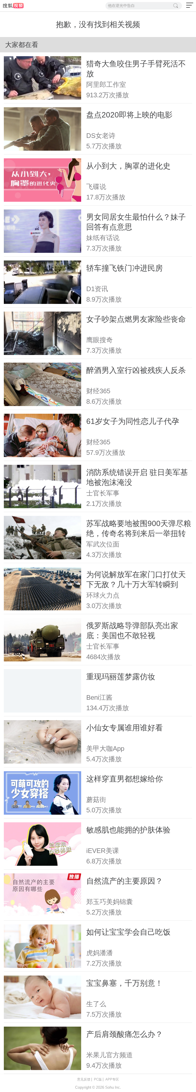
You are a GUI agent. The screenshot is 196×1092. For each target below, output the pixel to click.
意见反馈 (83, 1079)
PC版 (98, 1079)
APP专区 (112, 1079)
